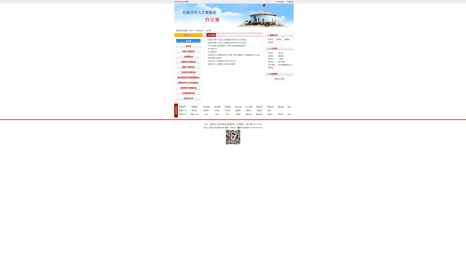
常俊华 (270, 39)
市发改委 (216, 107)
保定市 (270, 114)
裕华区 (194, 110)
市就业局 (259, 107)
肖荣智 (278, 39)
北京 (206, 114)
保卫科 (270, 59)
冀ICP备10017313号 (254, 124)
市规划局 (270, 107)
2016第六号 (212, 48)
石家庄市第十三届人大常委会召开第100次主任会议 (227, 42)
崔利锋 (270, 42)
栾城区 (259, 110)
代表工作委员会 (188, 51)
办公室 (208, 30)
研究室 (188, 46)
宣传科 (270, 62)
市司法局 (238, 107)
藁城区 (238, 110)
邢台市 (280, 114)
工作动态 (211, 35)
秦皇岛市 (259, 114)
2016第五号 (212, 52)
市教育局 (194, 107)
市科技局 (206, 107)
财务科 (270, 56)
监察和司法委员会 (188, 61)
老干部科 (281, 62)
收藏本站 (291, 2)
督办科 (280, 53)
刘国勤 (286, 39)
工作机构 (274, 48)
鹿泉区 (248, 110)
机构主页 (199, 30)
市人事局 (248, 107)
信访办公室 (188, 98)
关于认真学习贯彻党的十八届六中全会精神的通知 (226, 45)
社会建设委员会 (188, 93)
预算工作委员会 (188, 67)
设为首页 (281, 2)
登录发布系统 (279, 79)
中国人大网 (194, 114)
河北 (227, 114)
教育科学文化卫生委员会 (188, 82)
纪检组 (270, 67)
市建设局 (280, 107)
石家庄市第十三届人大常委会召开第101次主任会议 (227, 39)
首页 (191, 30)
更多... (289, 107)
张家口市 (248, 114)
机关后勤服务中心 (285, 64)
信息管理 (274, 73)
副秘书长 (274, 35)
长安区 (216, 110)
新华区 (227, 110)
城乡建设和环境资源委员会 (188, 77)
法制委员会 (188, 56)
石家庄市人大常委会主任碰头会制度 (221, 64)
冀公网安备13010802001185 (251, 127)
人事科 (280, 59)
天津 (217, 114)
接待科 (280, 56)
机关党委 (271, 64)
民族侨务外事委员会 (188, 87)
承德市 (238, 114)
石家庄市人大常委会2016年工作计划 (222, 61)
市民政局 (227, 107)
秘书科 (270, 53)
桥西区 (206, 110)
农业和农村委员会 (188, 72)
